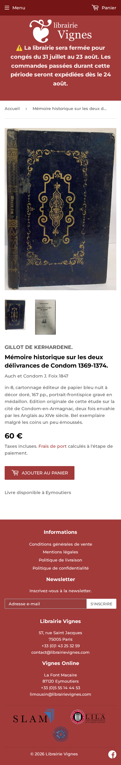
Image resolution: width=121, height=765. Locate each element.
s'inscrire (101, 604)
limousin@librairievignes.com (60, 694)
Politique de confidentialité (61, 568)
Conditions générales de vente (60, 544)
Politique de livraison (60, 559)
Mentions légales (60, 551)
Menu (18, 8)
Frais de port (52, 446)
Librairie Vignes (62, 753)
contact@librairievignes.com (60, 652)
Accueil (12, 108)
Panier (108, 8)
